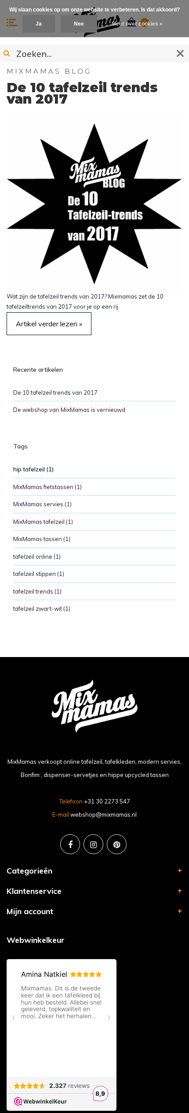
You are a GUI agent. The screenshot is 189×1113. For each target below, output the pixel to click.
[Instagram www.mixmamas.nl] (93, 844)
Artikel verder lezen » (49, 323)
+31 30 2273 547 (107, 801)
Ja (39, 24)
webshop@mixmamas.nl (103, 814)
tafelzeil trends (37, 591)
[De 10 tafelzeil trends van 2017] (94, 202)
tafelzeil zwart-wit (41, 608)
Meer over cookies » (137, 24)
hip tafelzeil (33, 469)
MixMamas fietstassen (47, 486)
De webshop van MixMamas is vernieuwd (69, 409)
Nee (79, 24)
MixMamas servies (42, 504)
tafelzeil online (37, 556)
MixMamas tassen (41, 538)
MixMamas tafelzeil (43, 521)
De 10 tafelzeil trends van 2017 (82, 93)
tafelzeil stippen (38, 573)
